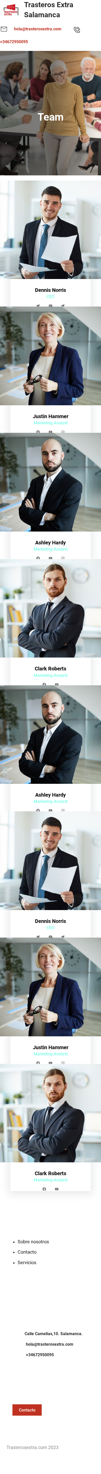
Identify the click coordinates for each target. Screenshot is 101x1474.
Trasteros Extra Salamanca (48, 10)
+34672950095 (14, 41)
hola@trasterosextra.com (37, 28)
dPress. (66, 1447)
